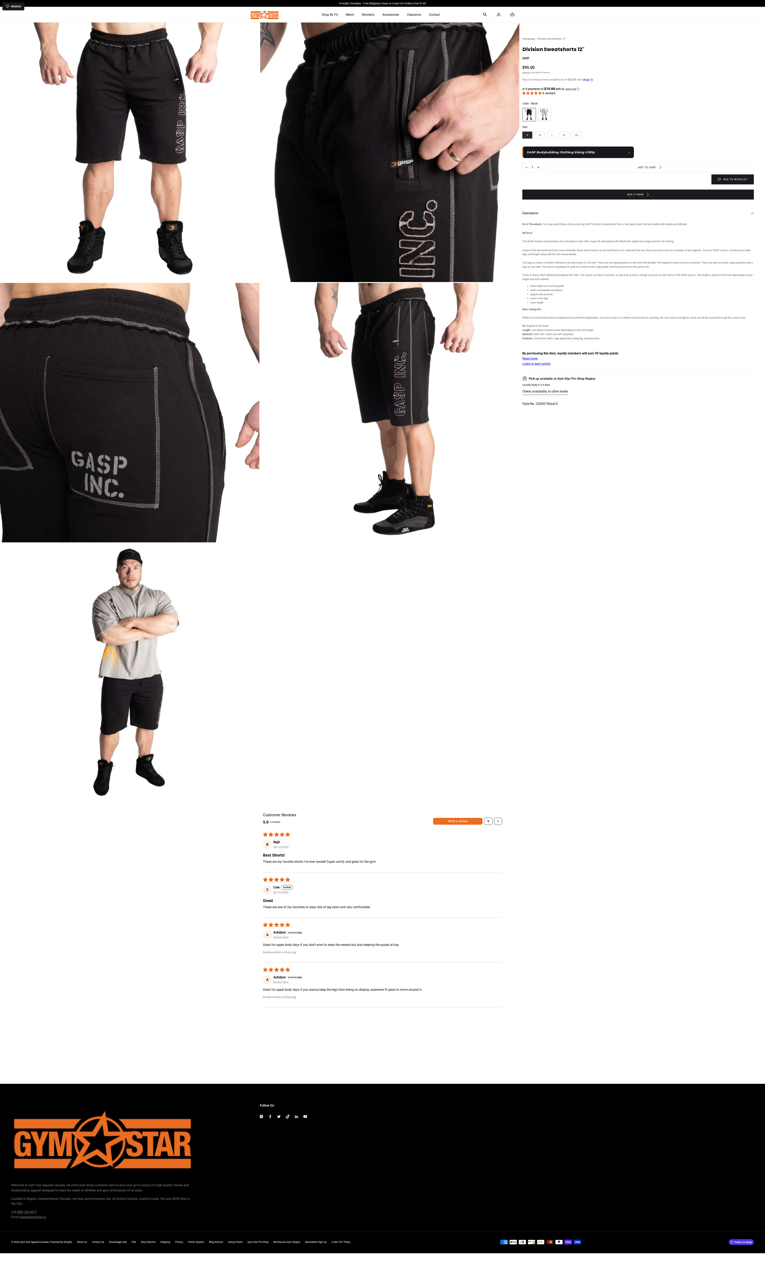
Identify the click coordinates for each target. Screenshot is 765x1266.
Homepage (528, 38)
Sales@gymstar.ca (33, 1217)
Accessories (390, 15)
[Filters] (488, 821)
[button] (485, 14)
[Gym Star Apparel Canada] (264, 14)
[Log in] (498, 14)
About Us (82, 1241)
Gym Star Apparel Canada (34, 1241)
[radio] (529, 114)
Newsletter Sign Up (316, 1241)
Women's (368, 15)
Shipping (526, 72)
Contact (434, 15)
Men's (350, 15)
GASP (525, 57)
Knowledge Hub (118, 1241)
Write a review (458, 821)
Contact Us (98, 1241)
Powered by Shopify (61, 1241)
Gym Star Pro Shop (258, 1241)
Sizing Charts (235, 1241)
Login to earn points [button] (536, 364)
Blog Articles (216, 1241)
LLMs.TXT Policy (340, 1241)
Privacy (179, 1241)
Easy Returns (148, 1241)
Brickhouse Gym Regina (286, 1241)
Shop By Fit (330, 15)
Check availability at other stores (545, 391)
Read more (529, 358)
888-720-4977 (27, 1212)
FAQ (133, 1241)
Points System (196, 1241)
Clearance (414, 15)
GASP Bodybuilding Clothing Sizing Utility (561, 152)
